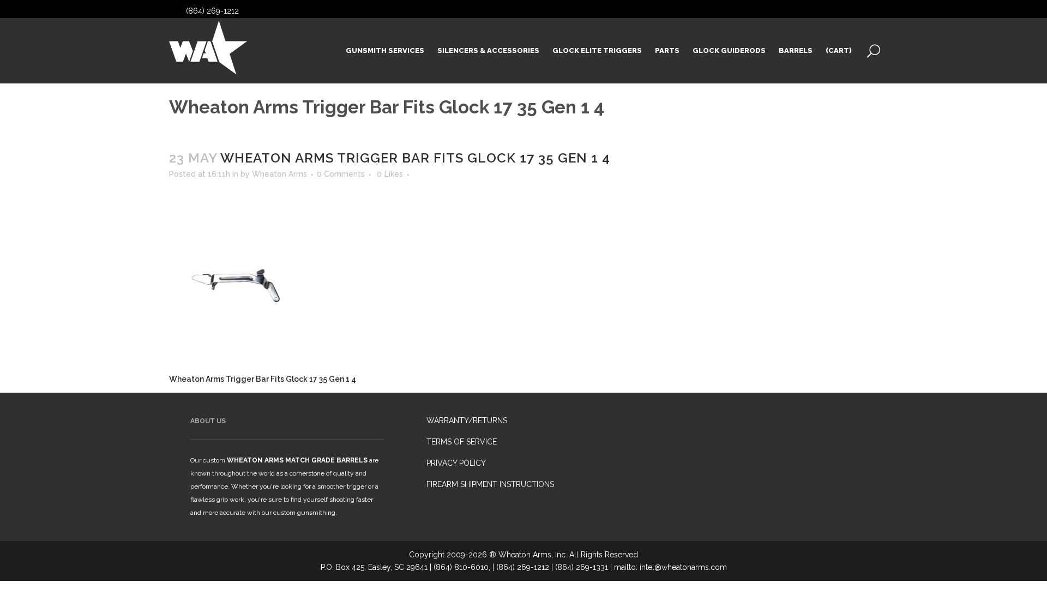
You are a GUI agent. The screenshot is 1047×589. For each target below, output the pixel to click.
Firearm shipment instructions (490, 484)
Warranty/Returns (466, 420)
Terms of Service (461, 441)
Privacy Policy (456, 463)
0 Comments (341, 174)
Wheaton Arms (279, 174)
